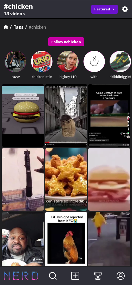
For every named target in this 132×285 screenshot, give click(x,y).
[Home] (6, 27)
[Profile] (120, 276)
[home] (20, 276)
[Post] (75, 276)
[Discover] (52, 276)
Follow (66, 41)
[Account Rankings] (98, 276)
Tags (18, 27)
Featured (102, 9)
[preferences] (125, 9)
